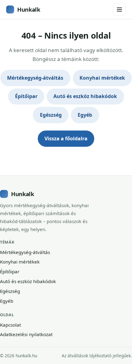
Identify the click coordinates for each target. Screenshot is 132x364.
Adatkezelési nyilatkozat (26, 334)
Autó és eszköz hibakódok (85, 96)
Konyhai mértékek (102, 77)
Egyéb (85, 115)
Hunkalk (28, 9)
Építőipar (26, 96)
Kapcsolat (10, 325)
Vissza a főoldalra (66, 138)
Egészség (51, 115)
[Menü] (119, 9)
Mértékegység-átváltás (35, 77)
